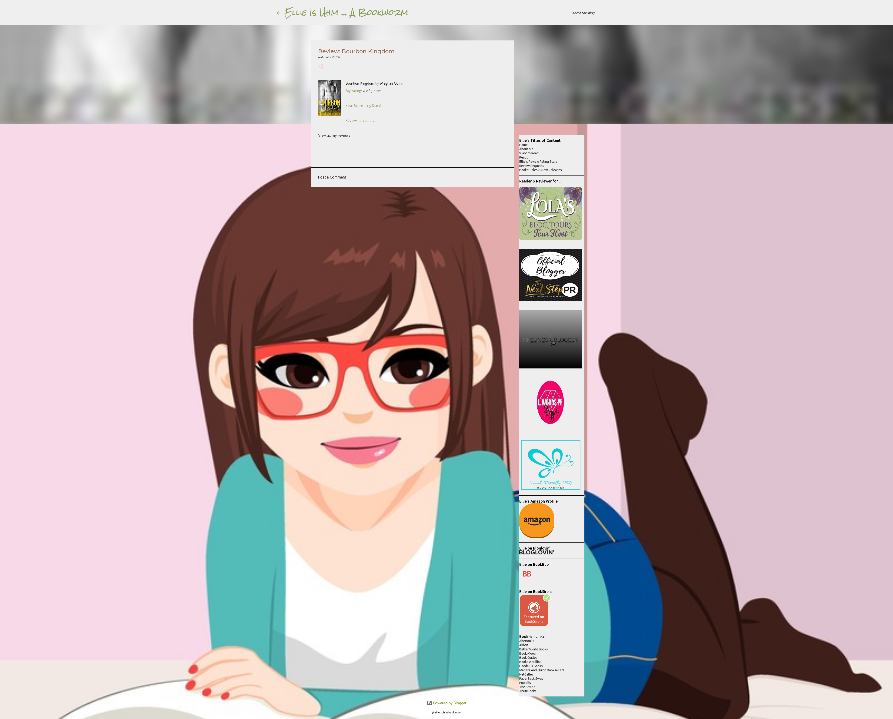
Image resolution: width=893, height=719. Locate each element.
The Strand (527, 687)
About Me (526, 149)
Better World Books (533, 649)
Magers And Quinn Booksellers (541, 670)
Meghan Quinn (391, 83)
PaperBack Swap (531, 678)
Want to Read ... (530, 153)
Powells (525, 683)
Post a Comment (332, 177)
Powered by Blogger (449, 703)
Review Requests (531, 166)
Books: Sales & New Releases (540, 170)
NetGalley (526, 674)
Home (523, 145)
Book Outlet (528, 657)
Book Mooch (528, 653)
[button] (321, 67)
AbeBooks (526, 641)
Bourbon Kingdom (360, 83)
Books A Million (530, 662)
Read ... (524, 157)
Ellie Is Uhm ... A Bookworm (346, 12)
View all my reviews (334, 135)
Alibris (523, 645)
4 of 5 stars (372, 91)
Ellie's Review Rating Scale (538, 161)
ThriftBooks (527, 691)
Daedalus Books (531, 666)
